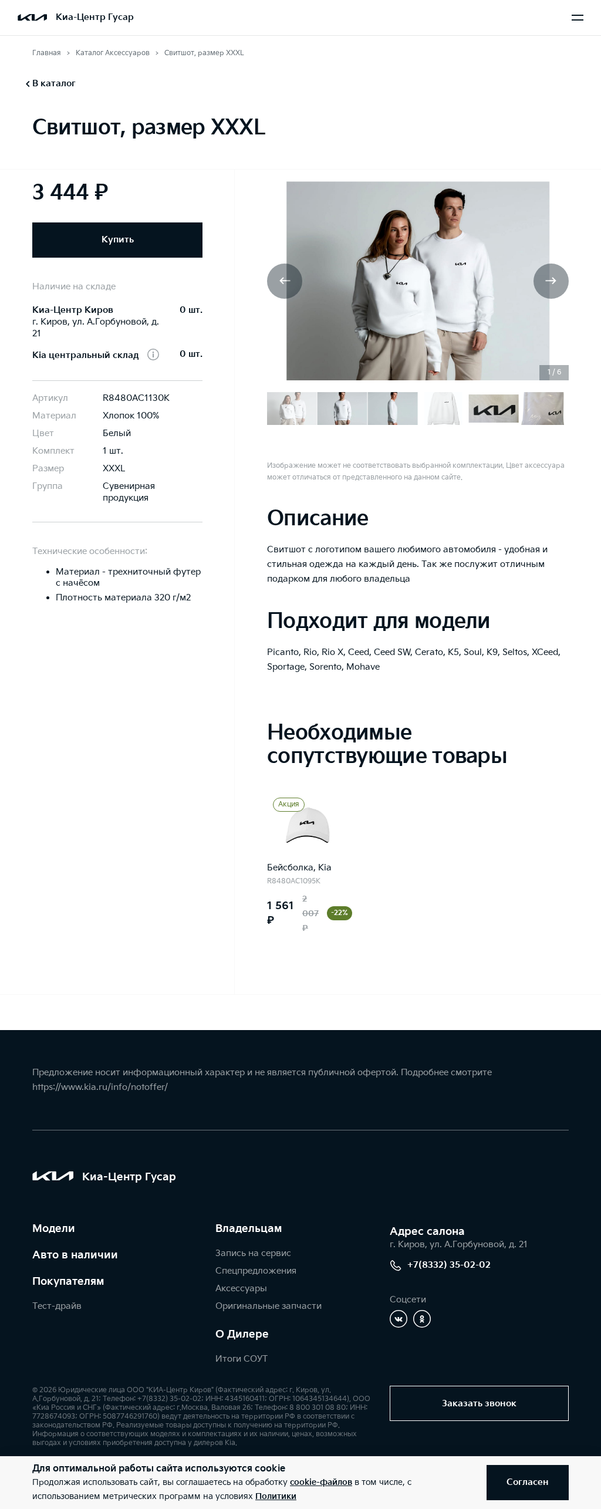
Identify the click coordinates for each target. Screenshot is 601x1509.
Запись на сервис (253, 1253)
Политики (275, 1496)
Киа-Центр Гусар (95, 17)
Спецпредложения (255, 1271)
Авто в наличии (75, 1255)
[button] (284, 281)
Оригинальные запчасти (268, 1306)
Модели (53, 1229)
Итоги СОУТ (241, 1359)
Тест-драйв (57, 1306)
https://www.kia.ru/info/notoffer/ (100, 1087)
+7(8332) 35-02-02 (449, 1265)
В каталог (54, 83)
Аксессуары (241, 1288)
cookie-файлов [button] (321, 1482)
